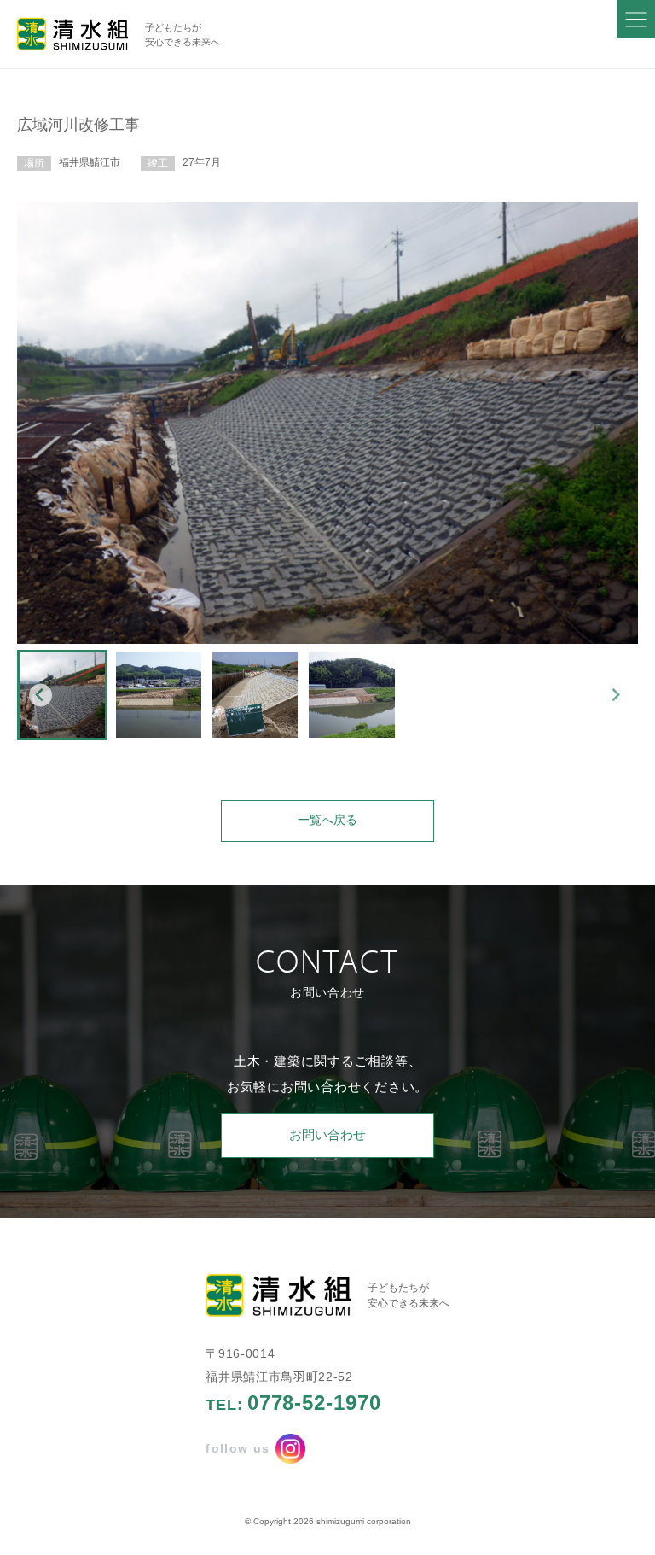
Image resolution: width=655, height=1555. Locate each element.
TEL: (293, 1403)
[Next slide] (615, 694)
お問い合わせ (327, 1134)
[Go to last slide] (40, 694)
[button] (62, 695)
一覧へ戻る (327, 820)
